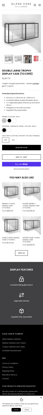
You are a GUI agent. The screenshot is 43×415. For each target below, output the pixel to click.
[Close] (41, 398)
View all (21, 253)
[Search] (35, 5)
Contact (5, 378)
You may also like (21, 177)
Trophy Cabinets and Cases (13, 347)
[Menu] (3, 5)
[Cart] (39, 5)
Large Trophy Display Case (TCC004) (10, 238)
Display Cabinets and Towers (14, 343)
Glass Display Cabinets (11, 339)
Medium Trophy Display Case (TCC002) (8, 205)
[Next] (40, 60)
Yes (5, 140)
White (15, 121)
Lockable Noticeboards (11, 350)
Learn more (18, 406)
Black (9, 121)
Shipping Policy (8, 371)
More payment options (21, 169)
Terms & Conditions (10, 363)
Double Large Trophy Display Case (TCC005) (31, 239)
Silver (4, 121)
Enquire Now (21, 148)
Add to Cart (21, 157)
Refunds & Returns (9, 375)
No (13, 140)
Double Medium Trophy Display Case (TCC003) (31, 205)
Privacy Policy (7, 367)
